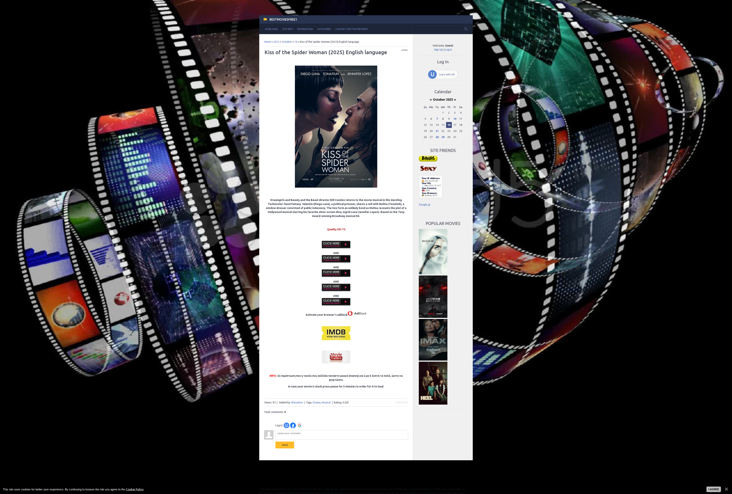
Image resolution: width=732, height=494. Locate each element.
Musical (326, 402)
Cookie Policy (135, 489)
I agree (713, 489)
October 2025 (443, 99)
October (287, 41)
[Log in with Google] (299, 425)
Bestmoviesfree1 (283, 19)
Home (267, 41)
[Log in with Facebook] (293, 425)
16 (295, 41)
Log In (448, 49)
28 (437, 137)
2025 (276, 41)
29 (443, 137)
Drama (316, 402)
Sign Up (438, 49)
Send (285, 444)
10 (454, 118)
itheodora (297, 402)
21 (437, 131)
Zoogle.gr (424, 204)
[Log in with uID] (286, 425)
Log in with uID (447, 74)
